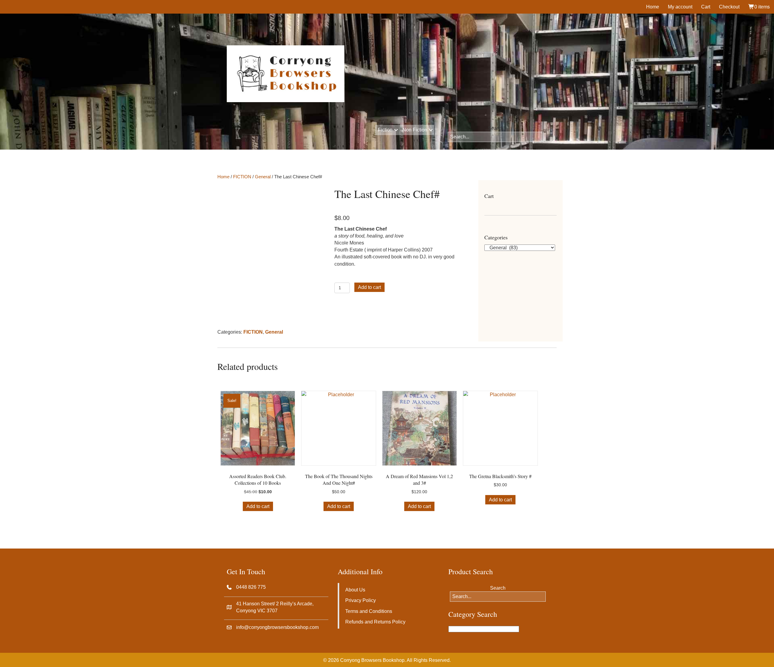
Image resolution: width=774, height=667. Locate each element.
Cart (705, 6)
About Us (355, 589)
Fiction (385, 129)
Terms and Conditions (368, 611)
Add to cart (369, 287)
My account (680, 6)
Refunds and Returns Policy (375, 621)
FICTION (242, 176)
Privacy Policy (360, 600)
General (263, 176)
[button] (395, 130)
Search (495, 128)
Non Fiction (414, 129)
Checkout (729, 6)
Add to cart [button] (257, 506)
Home (652, 6)
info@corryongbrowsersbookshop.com (277, 627)
